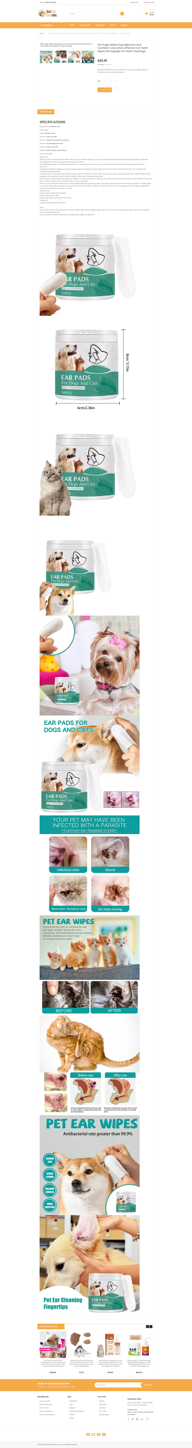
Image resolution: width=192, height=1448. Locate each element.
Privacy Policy (44, 1408)
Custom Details (44, 1401)
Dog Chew (103, 1404)
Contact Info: (132, 1410)
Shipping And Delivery (76, 1411)
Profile (71, 1418)
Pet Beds (102, 1408)
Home (42, 33)
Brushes (102, 1401)
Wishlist (72, 1415)
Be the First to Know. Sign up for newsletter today (56, 1387)
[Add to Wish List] (139, 13)
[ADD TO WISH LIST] (115, 89)
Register (72, 1408)
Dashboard (73, 1401)
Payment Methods (45, 1404)
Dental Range (104, 1415)
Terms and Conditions (47, 1415)
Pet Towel (102, 1411)
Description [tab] (46, 112)
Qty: (99, 81)
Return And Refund (45, 1411)
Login (71, 1404)
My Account (134, 2)
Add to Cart (105, 90)
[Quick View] (53, 1345)
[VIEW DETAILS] (61, 1366)
